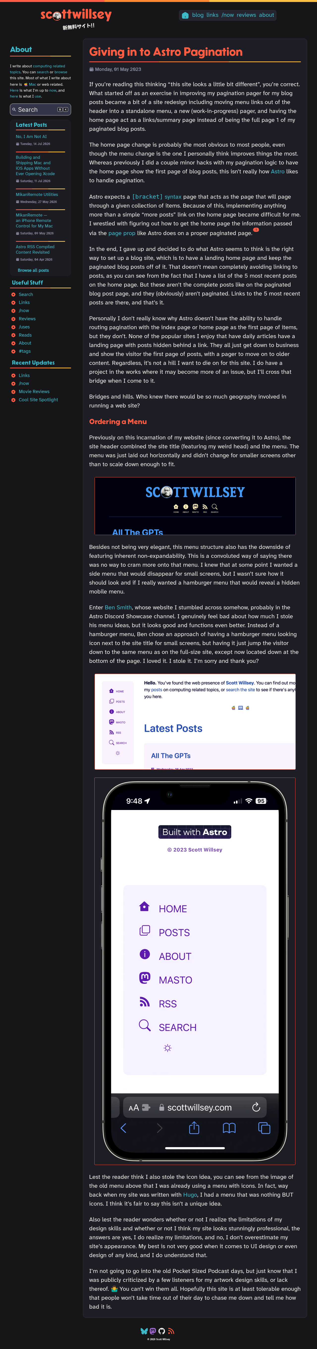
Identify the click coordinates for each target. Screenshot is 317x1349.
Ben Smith (118, 608)
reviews (246, 15)
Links (24, 302)
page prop (121, 233)
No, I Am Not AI (31, 137)
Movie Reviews (34, 391)
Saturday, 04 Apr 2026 (36, 259)
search (43, 72)
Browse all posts (33, 270)
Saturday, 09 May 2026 (37, 233)
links (212, 15)
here (14, 96)
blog (198, 15)
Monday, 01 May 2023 (118, 69)
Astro (278, 172)
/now (227, 15)
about (266, 15)
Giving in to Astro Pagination (166, 52)
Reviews (27, 319)
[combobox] (40, 109)
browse (60, 72)
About (25, 343)
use (38, 96)
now (52, 90)
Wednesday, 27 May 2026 (38, 202)
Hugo (190, 1195)
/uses (24, 327)
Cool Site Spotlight (38, 400)
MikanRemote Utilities (37, 194)
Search (26, 294)
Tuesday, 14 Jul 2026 (35, 144)
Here (14, 90)
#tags (25, 351)
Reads (25, 335)
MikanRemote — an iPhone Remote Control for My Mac (34, 220)
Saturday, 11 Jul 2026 (35, 181)
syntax (157, 197)
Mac (32, 84)
